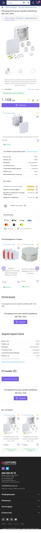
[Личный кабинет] (33, 3)
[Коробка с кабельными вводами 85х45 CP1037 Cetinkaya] (30, 254)
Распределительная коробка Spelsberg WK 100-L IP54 (11, 439)
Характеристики (31, 18)
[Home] (2, 7)
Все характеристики (32, 151)
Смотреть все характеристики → (13, 362)
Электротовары (11, 7)
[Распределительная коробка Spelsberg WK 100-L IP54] (11, 425)
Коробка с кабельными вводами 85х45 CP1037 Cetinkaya (30, 271)
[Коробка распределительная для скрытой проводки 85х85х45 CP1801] (10, 254)
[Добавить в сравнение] (37, 117)
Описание (19, 18)
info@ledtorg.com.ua (9, 486)
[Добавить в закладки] (37, 114)
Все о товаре (10, 18)
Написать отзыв (10, 379)
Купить (22, 322)
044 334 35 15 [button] (9, 473)
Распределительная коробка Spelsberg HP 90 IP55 (20, 137)
